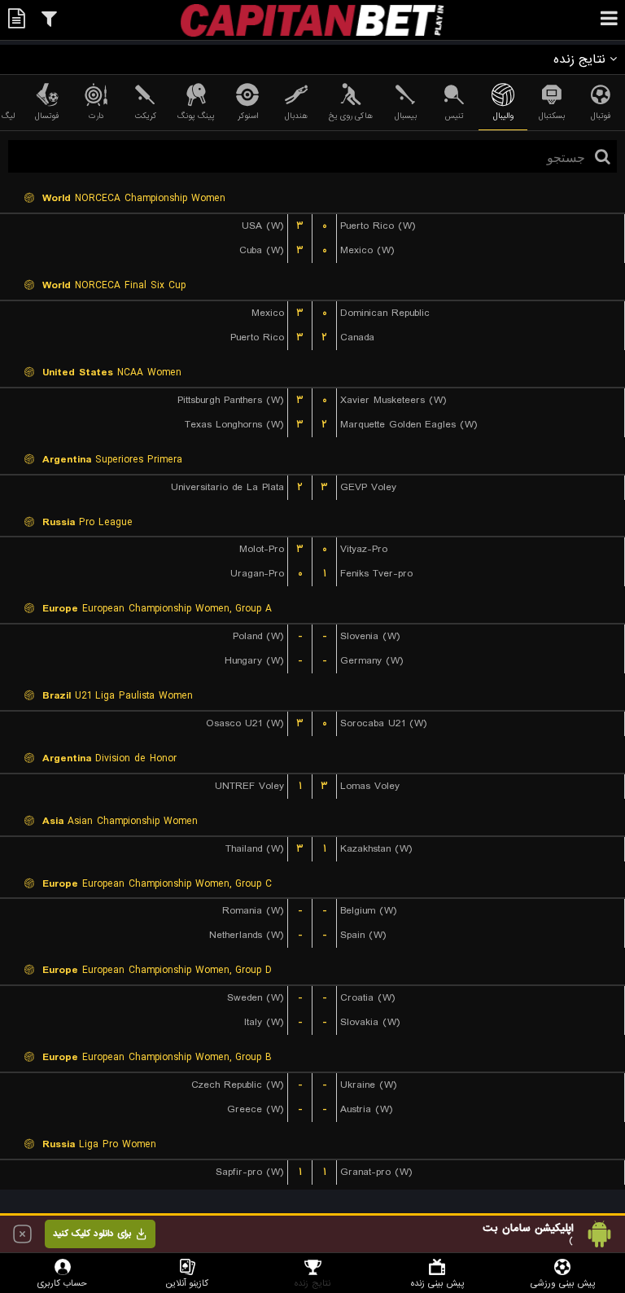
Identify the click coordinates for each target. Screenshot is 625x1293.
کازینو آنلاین (187, 1283)
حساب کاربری (62, 1283)
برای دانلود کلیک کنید (92, 1233)
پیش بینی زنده (437, 1283)
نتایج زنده (312, 1283)
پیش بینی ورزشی (563, 1283)
